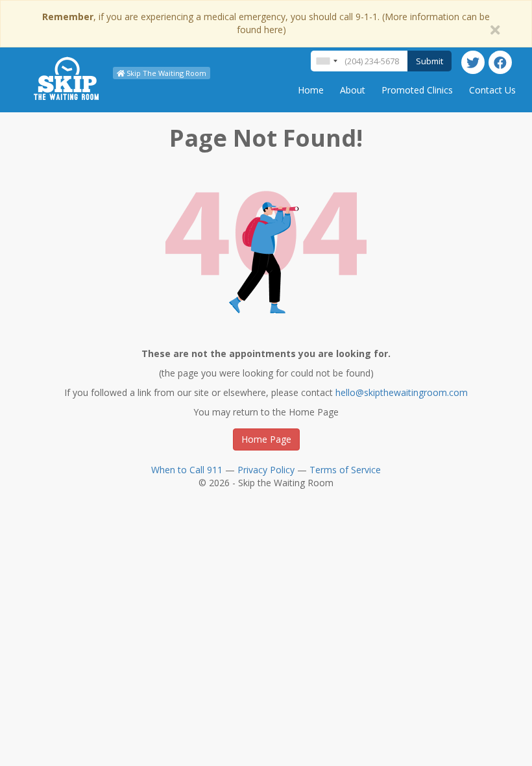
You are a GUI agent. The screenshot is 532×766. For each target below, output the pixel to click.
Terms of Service (345, 469)
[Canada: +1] (326, 61)
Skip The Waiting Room (165, 73)
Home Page (266, 439)
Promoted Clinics (417, 90)
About (352, 90)
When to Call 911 (187, 469)
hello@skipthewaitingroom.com (401, 392)
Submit (429, 61)
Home (311, 90)
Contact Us (492, 90)
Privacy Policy (266, 469)
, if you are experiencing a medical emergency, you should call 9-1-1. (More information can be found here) (266, 23)
